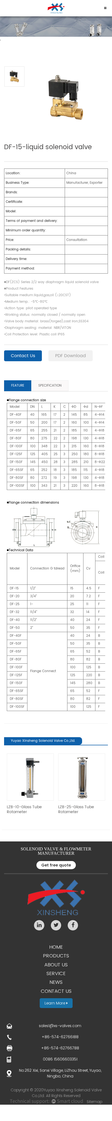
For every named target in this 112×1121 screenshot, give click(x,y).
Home (56, 947)
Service (56, 973)
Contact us (56, 991)
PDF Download (70, 355)
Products (56, 955)
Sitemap (94, 1101)
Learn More (55, 1003)
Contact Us (23, 355)
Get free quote (56, 865)
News (56, 982)
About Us (56, 964)
